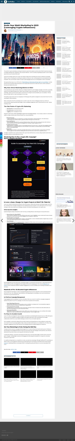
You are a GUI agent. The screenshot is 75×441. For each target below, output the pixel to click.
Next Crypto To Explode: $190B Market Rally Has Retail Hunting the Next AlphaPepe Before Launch (27, 380)
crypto (12, 349)
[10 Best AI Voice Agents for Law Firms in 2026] (45, 362)
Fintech (23, 1)
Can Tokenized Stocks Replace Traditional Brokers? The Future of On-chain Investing (27, 367)
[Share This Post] (20, 67)
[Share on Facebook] (12, 67)
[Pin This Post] (28, 67)
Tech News (28, 1)
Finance (52, 1)
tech (15, 349)
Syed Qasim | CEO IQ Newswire (15, 29)
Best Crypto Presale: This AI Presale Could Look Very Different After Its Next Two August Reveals (11, 380)
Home (18, 1)
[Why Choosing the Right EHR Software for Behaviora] (45, 375)
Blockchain (35, 1)
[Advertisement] (37, 12)
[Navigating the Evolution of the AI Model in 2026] (12, 362)
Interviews (58, 1)
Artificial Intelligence (44, 1)
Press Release (65, 1)
